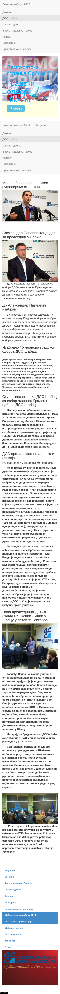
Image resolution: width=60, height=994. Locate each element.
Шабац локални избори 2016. (20, 914)
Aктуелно (41, 125)
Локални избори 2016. (16, 4)
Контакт (7, 36)
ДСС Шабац (9, 18)
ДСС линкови (12, 934)
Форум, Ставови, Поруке (17, 30)
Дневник (7, 12)
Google (17, 108)
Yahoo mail (10, 940)
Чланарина (9, 43)
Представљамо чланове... (18, 49)
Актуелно (10, 870)
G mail (8, 947)
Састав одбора (11, 24)
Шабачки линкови (15, 927)
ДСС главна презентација (18, 921)
